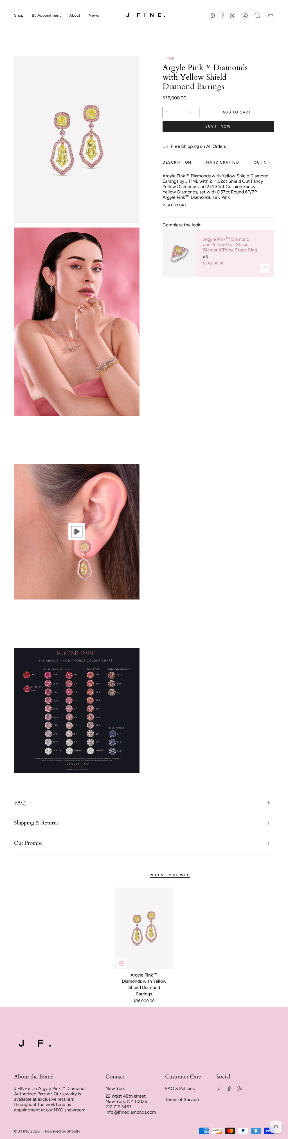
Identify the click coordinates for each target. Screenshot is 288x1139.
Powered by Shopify (62, 1131)
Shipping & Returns (36, 822)
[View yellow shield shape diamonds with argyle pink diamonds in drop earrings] (77, 531)
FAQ (20, 802)
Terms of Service (182, 1099)
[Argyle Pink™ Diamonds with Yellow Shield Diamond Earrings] (144, 928)
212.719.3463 (118, 1106)
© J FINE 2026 (27, 1131)
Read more (175, 205)
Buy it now (218, 126)
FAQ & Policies (180, 1088)
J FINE (168, 58)
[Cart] (270, 15)
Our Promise (28, 843)
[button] (19, 15)
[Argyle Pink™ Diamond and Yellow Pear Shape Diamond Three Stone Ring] (179, 253)
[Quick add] (121, 963)
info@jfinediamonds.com (130, 1112)
